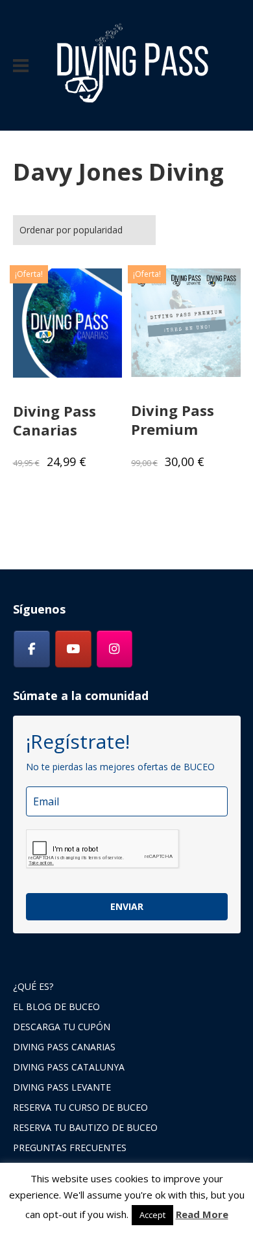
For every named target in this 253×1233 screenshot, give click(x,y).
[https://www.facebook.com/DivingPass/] (32, 649)
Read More (202, 1214)
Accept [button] (152, 1215)
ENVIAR (126, 906)
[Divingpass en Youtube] (73, 649)
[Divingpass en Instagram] (115, 649)
